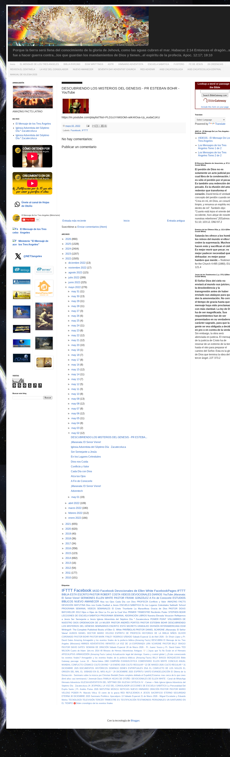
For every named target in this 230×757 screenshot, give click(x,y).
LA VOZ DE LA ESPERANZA (131, 643)
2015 (68, 553)
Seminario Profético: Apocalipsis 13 (107, 696)
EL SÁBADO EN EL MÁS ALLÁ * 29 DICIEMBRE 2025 (106, 671)
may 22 (75, 335)
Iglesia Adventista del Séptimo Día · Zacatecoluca (98, 447)
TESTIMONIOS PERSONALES (151, 700)
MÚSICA (115, 689)
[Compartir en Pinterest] (105, 126)
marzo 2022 (75, 508)
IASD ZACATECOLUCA (171, 69)
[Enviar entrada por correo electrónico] (87, 126)
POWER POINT (158, 619)
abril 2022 (74, 503)
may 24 (75, 325)
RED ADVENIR (147, 69)
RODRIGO (118, 637)
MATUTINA (105, 689)
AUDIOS (73, 633)
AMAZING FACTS (176, 601)
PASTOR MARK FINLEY (101, 637)
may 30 (75, 296)
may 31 (75, 291)
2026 (68, 239)
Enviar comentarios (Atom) (92, 226)
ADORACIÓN (131, 615)
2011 (68, 572)
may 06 (75, 413)
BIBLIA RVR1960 (72, 64)
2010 (68, 577)
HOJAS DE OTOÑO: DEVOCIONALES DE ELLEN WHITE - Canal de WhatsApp (149, 679)
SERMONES (88, 598)
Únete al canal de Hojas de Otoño (35, 204)
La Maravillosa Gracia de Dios (150, 608)
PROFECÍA (142, 601)
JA (89, 686)
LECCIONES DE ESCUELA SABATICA (81, 615)
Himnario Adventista (71, 682)
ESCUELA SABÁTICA (158, 64)
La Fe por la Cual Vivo (115, 612)
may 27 (75, 311)
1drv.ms (90, 651)
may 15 (75, 369)
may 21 (75, 340)
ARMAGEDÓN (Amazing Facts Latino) (94, 654)
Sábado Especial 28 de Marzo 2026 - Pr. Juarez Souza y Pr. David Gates (145, 647)
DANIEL (82, 633)
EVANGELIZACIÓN (161, 671)
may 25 (75, 320)
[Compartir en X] (99, 126)
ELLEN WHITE (104, 598)
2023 (68, 253)
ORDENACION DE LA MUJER (94, 622)
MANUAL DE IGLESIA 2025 (23, 74)
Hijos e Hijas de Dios (92, 612)
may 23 (75, 330)
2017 (68, 543)
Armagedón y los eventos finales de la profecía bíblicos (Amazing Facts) (116, 658)
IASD (96, 590)
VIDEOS (126, 594)
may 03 (75, 428)
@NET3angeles (32, 256)
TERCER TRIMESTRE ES (107, 700)
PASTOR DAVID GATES (73, 647)
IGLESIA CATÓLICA (131, 682)
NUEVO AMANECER (83, 69)
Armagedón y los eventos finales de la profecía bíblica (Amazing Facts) (117, 640)
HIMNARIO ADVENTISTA (130, 64)
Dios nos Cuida (79, 461)
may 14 (75, 374)
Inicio (12, 64)
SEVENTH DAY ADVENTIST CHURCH (117, 69)
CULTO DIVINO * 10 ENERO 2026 (109, 665)
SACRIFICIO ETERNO (161, 693)
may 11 (75, 389)
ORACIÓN (154, 689)
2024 (68, 248)
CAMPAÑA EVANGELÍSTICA (123, 661)
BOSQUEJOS (173, 658)
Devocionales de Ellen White (134, 590)
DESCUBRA (157, 640)
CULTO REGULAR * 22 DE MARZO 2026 (145, 665)
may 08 (75, 403)
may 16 (75, 364)
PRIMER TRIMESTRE (139, 612)
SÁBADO (127, 637)
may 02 (75, 433)
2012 (68, 568)
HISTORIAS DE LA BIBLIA (155, 633)
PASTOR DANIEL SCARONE (150, 629)
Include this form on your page (215, 107)
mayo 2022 (74, 287)
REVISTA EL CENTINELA (22, 69)
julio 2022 (74, 277)
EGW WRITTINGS (94, 64)
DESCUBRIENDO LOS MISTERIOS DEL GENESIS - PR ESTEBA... (109, 437)
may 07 (75, 408)
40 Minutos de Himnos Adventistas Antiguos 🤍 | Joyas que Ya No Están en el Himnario (143, 651)
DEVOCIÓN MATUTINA (73, 605)
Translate (220, 124)
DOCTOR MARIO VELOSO (100, 633)
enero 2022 (75, 518)
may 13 (75, 379)
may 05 (75, 418)
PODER (75, 693)
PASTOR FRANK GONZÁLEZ (131, 598)
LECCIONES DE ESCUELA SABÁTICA (148, 686)
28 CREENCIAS (215, 64)
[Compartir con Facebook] (102, 126)
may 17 (75, 359)
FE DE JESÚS (196, 64)
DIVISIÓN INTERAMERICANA (165, 626)
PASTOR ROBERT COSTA (104, 594)
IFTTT (85, 130)
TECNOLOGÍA (75, 700)
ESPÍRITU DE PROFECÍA (128, 633)
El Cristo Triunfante (122, 608)
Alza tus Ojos (78, 476)
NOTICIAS (125, 689)
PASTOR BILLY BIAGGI (174, 643)
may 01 (75, 497)
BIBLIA (65, 594)
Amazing (78, 640)
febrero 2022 (75, 513)
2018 (68, 538)
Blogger (135, 720)
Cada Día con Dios (81, 471)
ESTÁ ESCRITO (79, 594)
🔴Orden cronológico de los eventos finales (93, 703)
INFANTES (110, 643)
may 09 (75, 398)
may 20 (75, 345)
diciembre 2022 (77, 262)
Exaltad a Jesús (110, 605)
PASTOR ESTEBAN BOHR (153, 622)
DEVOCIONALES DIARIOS (146, 594)
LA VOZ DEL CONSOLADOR (54, 69)
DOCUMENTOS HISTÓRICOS (93, 668)
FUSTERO (179, 64)
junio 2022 (74, 282)
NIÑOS (173, 633)
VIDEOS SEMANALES (98, 608)
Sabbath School (178, 605)
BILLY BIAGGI (159, 658)
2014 (68, 558)
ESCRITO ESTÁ (117, 626)
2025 (68, 244)
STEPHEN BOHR (177, 612)
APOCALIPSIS (68, 654)
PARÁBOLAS (129, 629)
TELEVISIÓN (88, 700)
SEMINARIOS (102, 626)
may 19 (75, 350)
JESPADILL (96, 686)
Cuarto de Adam (78, 651)
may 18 (75, 355)
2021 (68, 524)
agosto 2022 (75, 272)
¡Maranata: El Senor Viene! (86, 442)
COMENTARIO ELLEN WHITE (152, 661)
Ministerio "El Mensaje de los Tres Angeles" (33, 243)
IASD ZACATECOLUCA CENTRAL (204, 69)
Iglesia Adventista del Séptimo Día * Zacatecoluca (123, 619)
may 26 (75, 316)
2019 (68, 533)
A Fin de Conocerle (81, 481)
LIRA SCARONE (153, 643)
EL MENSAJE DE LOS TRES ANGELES (39, 64)
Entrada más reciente (74, 220)
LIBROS (143, 615)
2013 (68, 563)
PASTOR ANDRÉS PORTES (125, 622)
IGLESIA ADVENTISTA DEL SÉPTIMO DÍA (101, 682)
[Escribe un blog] (96, 126)
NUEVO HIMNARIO (139, 689)
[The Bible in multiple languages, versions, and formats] (214, 103)
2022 (68, 258)
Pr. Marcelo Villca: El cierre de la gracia (99, 693)
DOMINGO (114, 668)
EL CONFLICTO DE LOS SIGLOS (165, 668)
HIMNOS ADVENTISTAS (92, 643)
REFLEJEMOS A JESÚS (138, 693)
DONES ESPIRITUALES (131, 668)
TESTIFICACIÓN (128, 700)
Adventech (77, 491)
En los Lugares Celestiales (86, 456)
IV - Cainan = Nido (149, 682)
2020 (68, 528)
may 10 (75, 394)
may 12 (75, 384)
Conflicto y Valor (80, 466)
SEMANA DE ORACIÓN (97, 647)
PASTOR (164, 689)
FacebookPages (165, 590)
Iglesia (162, 682)
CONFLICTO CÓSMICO (82, 665)
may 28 (75, 306)
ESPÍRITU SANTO (142, 671)
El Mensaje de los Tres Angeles (33, 231)
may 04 (75, 423)
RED (122, 693)
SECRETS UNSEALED (137, 626)
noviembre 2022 (77, 267)
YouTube (168, 594)
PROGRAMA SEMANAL (74, 608)
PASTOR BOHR (81, 637)
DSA (146, 668)
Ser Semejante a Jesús (84, 451)
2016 (68, 548)
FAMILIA (107, 679)
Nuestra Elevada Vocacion (161, 615)
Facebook (76, 130)
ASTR (111, 64)
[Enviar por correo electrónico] (93, 126)
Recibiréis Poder (159, 612)
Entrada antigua (176, 220)
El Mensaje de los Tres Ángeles (33, 123)
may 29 (75, 301)
